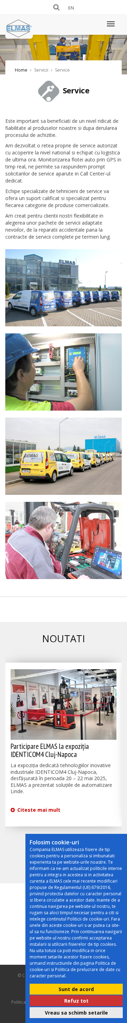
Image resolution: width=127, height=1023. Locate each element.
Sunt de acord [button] (76, 989)
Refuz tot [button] (76, 1000)
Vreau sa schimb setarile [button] (76, 1012)
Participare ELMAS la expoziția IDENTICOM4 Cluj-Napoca (50, 750)
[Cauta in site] (57, 7)
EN (71, 8)
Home (21, 70)
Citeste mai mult (38, 809)
